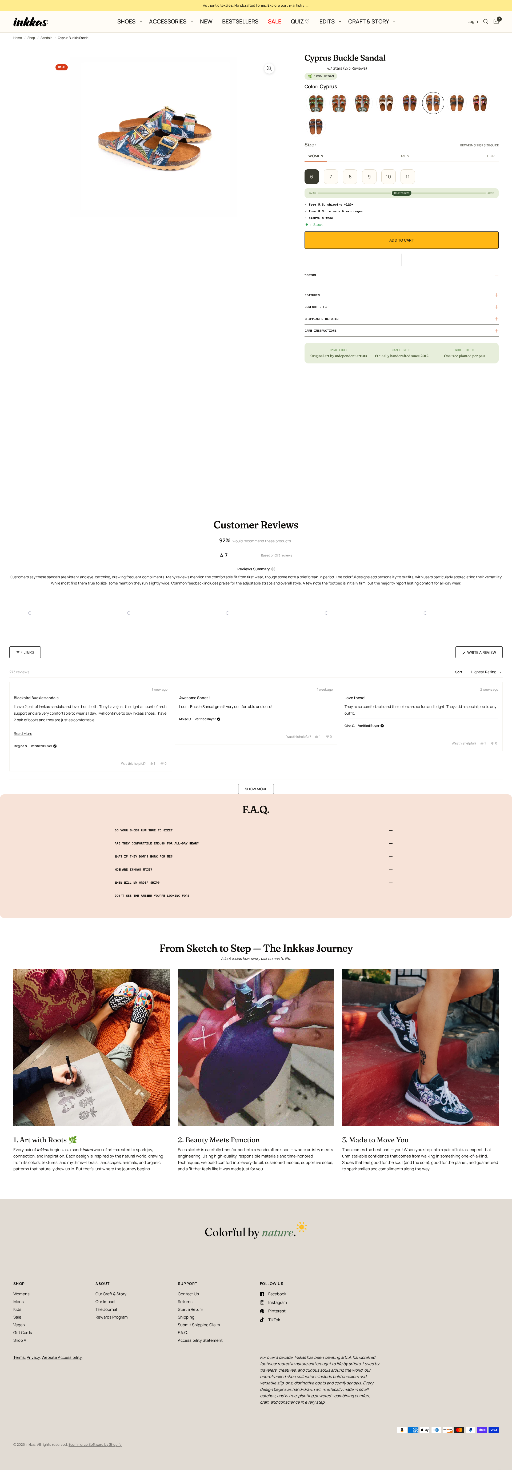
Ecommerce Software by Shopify (95, 1444)
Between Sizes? (479, 145)
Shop (31, 37)
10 (388, 176)
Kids (17, 1309)
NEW (206, 21)
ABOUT (102, 1283)
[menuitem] (128, 21)
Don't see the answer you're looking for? (152, 895)
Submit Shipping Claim (199, 1325)
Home (17, 37)
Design (310, 275)
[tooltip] (273, 569)
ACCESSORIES (167, 21)
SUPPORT (188, 1283)
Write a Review (482, 654)
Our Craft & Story (110, 1294)
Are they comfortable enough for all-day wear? (157, 843)
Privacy (33, 1357)
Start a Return (190, 1309)
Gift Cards (22, 1332)
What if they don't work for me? (144, 856)
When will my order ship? (137, 882)
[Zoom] (269, 68)
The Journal (106, 1309)
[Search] (486, 21)
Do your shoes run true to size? (144, 830)
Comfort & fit (317, 307)
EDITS (327, 21)
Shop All (21, 1340)
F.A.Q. (183, 1332)
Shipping (186, 1317)
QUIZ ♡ (300, 21)
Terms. (19, 1357)
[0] (495, 21)
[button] (402, 260)
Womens (21, 1294)
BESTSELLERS (240, 21)
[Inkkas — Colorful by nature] (256, 1231)
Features (312, 295)
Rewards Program (111, 1317)
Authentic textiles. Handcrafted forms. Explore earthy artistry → (256, 5)
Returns (185, 1301)
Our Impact (105, 1301)
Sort (459, 672)
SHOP (19, 1283)
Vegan (19, 1325)
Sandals (46, 37)
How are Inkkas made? (133, 869)
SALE (274, 21)
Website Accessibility (62, 1357)
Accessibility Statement (200, 1340)
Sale (17, 1317)
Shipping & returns (321, 319)
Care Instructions (320, 330)
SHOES (126, 21)
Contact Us (188, 1294)
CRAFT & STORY (368, 21)
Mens (18, 1301)
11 (408, 176)
